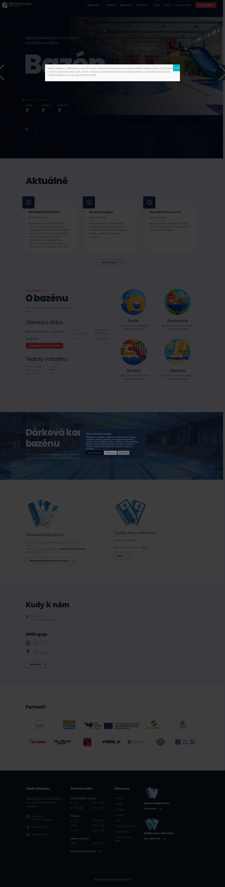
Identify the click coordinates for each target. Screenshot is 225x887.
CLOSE (176, 68)
